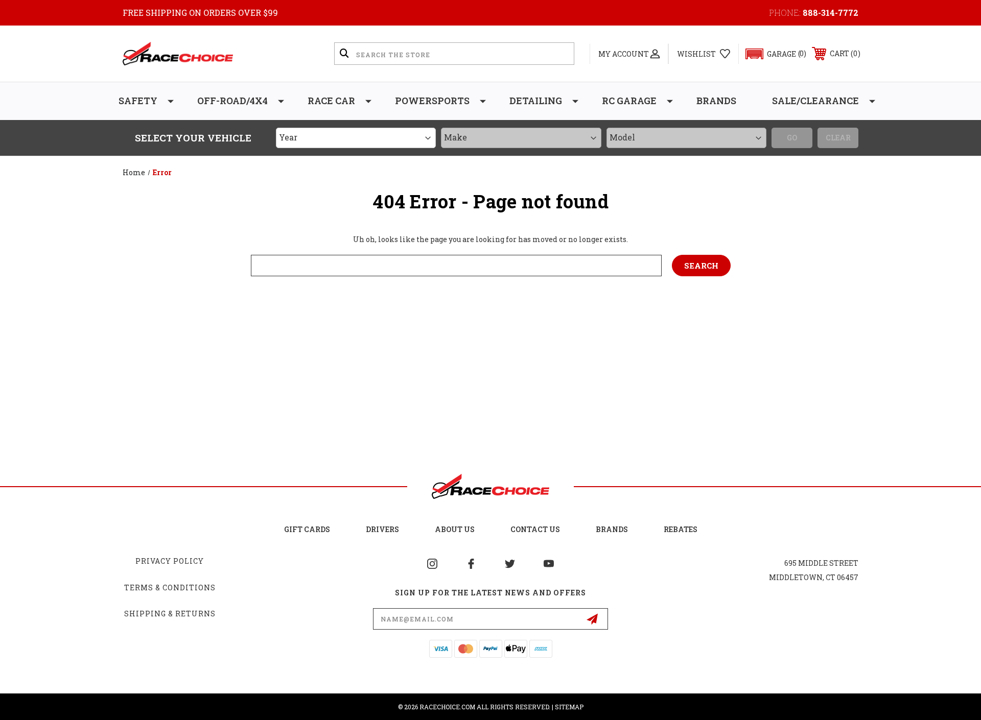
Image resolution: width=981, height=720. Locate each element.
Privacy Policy (169, 561)
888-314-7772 (830, 12)
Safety (138, 100)
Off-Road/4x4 (232, 100)
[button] (771, 54)
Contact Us (535, 529)
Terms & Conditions (170, 587)
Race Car (331, 100)
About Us (455, 529)
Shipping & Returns (170, 613)
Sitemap (569, 707)
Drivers (382, 529)
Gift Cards (307, 529)
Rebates (680, 529)
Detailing (535, 100)
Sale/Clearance (815, 100)
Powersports (432, 100)
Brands (716, 100)
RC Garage (629, 100)
